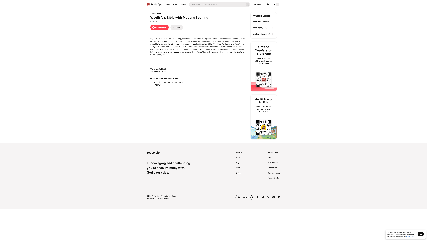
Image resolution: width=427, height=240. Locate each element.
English (153, 21)
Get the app (258, 4)
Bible (168, 4)
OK (421, 234)
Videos (183, 4)
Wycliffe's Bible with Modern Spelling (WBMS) (169, 83)
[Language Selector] (268, 4)
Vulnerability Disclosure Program (158, 198)
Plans (175, 4)
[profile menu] (276, 4)
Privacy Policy (165, 196)
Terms (174, 196)
